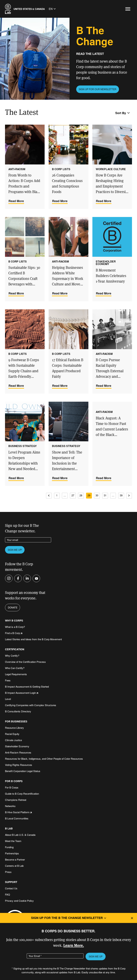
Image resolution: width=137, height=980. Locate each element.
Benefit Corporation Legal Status (22, 771)
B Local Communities (16, 818)
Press (8, 872)
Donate (12, 607)
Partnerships (12, 853)
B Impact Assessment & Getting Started (27, 686)
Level (8, 699)
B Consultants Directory (18, 711)
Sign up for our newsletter (97, 89)
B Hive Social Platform (17, 812)
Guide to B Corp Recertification (22, 793)
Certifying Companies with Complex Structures (30, 705)
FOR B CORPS (14, 781)
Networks (10, 806)
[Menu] (128, 9)
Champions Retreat (15, 799)
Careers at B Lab (14, 865)
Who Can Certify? (14, 668)
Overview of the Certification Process (25, 661)
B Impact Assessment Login (20, 692)
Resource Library (14, 727)
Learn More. (73, 945)
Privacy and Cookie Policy (19, 900)
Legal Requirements (16, 674)
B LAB (9, 828)
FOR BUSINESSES (16, 721)
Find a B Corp (12, 633)
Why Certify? (12, 655)
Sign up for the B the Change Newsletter (67, 918)
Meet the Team (13, 841)
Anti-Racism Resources (18, 752)
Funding (9, 847)
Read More (16, 201)
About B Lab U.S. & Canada (20, 834)
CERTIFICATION (14, 649)
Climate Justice (13, 740)
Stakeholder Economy (17, 746)
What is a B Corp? (15, 627)
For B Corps (11, 787)
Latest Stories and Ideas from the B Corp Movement (33, 639)
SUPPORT (11, 882)
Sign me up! (15, 549)
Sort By (120, 113)
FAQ (7, 894)
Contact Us (11, 888)
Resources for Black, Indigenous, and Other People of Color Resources (44, 758)
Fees (8, 680)
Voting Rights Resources (18, 765)
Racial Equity (12, 734)
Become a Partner (15, 859)
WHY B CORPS (14, 620)
